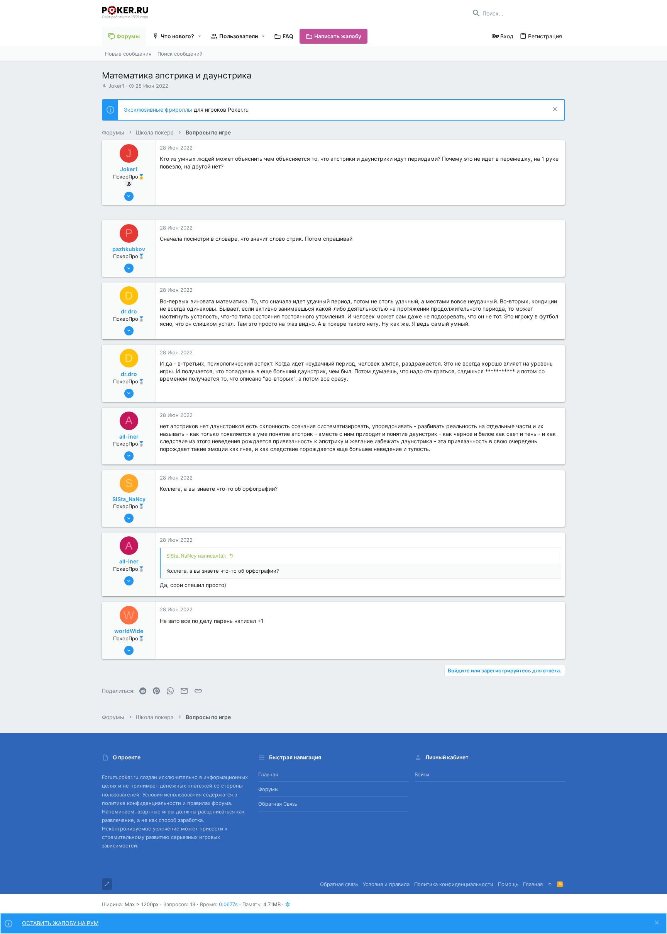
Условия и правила (386, 884)
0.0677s (228, 904)
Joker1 (116, 86)
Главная (268, 774)
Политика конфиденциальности (453, 884)
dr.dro (129, 311)
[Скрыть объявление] (554, 110)
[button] (200, 36)
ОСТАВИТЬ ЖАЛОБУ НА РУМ (60, 923)
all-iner (129, 436)
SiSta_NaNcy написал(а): (196, 556)
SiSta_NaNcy (129, 499)
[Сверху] (550, 884)
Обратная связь (277, 804)
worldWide (128, 631)
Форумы (268, 789)
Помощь (508, 884)
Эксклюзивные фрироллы (159, 109)
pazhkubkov (128, 249)
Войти (422, 774)
